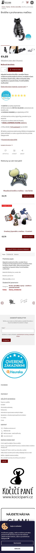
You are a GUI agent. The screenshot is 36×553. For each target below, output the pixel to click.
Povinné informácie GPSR (9, 140)
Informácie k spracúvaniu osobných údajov (12, 412)
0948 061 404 (6, 431)
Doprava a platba (5, 402)
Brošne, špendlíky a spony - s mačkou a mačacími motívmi (20, 286)
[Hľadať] (23, 2)
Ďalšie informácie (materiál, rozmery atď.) (13, 87)
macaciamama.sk (7, 436)
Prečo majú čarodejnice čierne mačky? (11, 443)
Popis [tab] (3, 254)
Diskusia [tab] (16, 254)
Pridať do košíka (16, 69)
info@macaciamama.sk (9, 428)
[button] (34, 303)
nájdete (14, 123)
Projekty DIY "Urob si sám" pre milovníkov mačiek (13, 450)
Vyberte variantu (28, 196)
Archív (4, 461)
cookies (11, 533)
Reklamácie (4, 410)
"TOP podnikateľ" (15, 127)
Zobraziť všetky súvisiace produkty (18, 249)
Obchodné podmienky (6, 407)
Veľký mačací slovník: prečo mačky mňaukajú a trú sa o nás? (16, 453)
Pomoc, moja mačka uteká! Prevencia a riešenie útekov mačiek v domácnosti (18, 446)
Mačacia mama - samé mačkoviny (12, 433)
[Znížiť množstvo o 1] (7, 71)
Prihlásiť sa (6, 340)
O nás (2, 420)
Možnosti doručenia (7, 65)
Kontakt (3, 405)
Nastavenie (17, 543)
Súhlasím (17, 549)
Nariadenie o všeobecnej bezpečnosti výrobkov (13, 415)
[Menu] (32, 2)
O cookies (3, 418)
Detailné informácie (6, 145)
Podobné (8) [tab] (10, 254)
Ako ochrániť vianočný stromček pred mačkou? (13, 458)
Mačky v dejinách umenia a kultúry (9, 455)
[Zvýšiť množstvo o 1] (7, 69)
